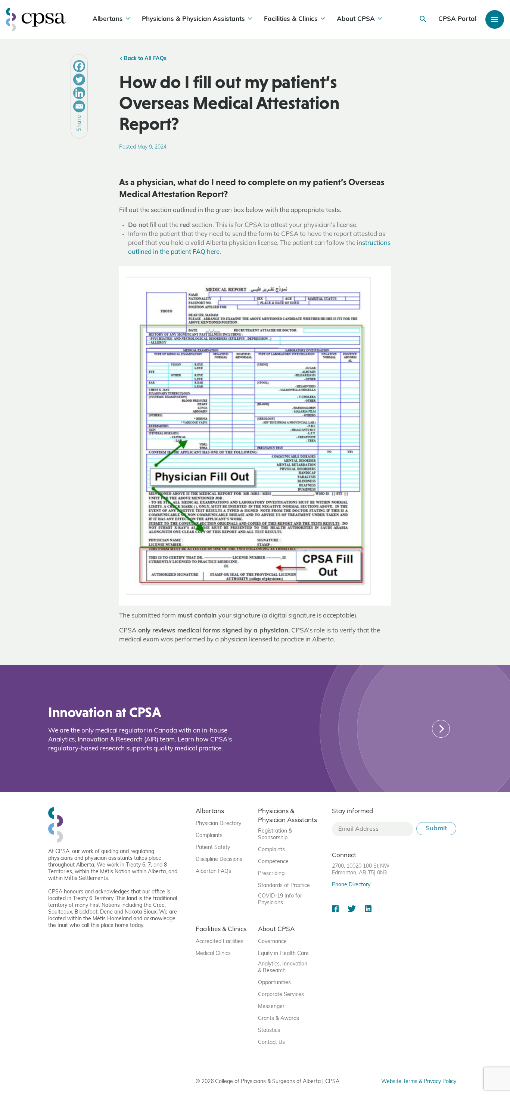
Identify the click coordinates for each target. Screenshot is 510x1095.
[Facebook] (79, 66)
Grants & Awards (278, 1018)
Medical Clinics (213, 953)
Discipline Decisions (219, 859)
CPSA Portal (457, 19)
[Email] (79, 106)
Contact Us (271, 1042)
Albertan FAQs (213, 871)
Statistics (269, 1030)
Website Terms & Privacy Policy (418, 1082)
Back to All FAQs (144, 59)
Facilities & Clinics (291, 19)
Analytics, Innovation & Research (282, 967)
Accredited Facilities (219, 942)
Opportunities (274, 983)
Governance (272, 942)
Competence (273, 862)
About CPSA (356, 19)
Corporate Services (281, 995)
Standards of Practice (284, 886)
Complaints (209, 836)
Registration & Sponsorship (275, 834)
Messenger (271, 1007)
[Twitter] (79, 79)
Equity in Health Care (283, 953)
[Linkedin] (79, 93)
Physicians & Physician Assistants (193, 19)
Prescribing (271, 874)
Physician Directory (218, 824)
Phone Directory (351, 885)
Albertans (108, 19)
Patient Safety (213, 847)
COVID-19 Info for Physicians (280, 899)
